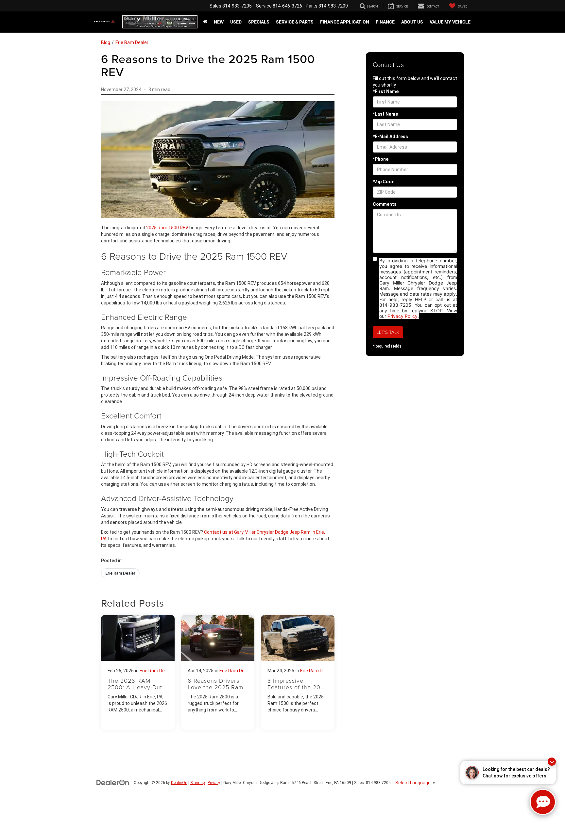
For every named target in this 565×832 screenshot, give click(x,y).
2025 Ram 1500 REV (167, 227)
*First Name (386, 91)
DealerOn (179, 782)
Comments (385, 204)
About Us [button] (412, 21)
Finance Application (344, 21)
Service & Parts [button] (295, 21)
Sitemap (197, 782)
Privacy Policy (402, 316)
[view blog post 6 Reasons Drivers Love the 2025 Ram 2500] (218, 672)
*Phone (380, 159)
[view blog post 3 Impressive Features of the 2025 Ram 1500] (297, 672)
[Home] (205, 21)
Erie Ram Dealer (131, 42)
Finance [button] (385, 21)
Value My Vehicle (450, 21)
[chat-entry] (543, 802)
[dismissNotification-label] (552, 762)
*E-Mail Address (390, 136)
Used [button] (236, 21)
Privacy (214, 782)
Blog (105, 42)
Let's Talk (388, 332)
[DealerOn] (112, 782)
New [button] (219, 21)
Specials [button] (258, 21)
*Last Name (385, 114)
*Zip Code (383, 181)
